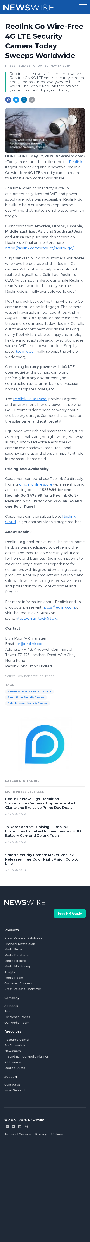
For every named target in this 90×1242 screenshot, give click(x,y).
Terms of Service (17, 1134)
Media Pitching (15, 960)
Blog (7, 1011)
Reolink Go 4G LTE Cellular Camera (29, 691)
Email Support (14, 1090)
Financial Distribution (19, 943)
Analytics (10, 972)
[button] (83, 7)
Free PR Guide (70, 913)
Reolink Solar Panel (30, 399)
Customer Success (18, 983)
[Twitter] (13, 1126)
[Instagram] (26, 1126)
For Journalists (15, 1045)
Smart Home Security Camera (26, 697)
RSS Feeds (12, 1062)
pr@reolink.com (30, 644)
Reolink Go (24, 351)
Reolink (75, 162)
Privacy (41, 1134)
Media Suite (13, 949)
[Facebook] (7, 1126)
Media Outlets (14, 1068)
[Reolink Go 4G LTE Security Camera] (45, 151)
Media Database (16, 955)
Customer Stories (17, 1017)
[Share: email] (32, 99)
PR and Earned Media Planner (26, 1056)
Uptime (57, 1134)
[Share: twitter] (16, 99)
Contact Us (12, 1084)
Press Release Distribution (23, 938)
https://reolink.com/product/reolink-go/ (39, 248)
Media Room (13, 977)
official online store (35, 484)
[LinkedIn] (19, 1126)
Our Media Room (16, 1022)
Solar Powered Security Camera (28, 703)
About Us (11, 1005)
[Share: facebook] (8, 99)
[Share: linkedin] (24, 99)
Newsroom (12, 1051)
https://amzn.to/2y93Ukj (36, 618)
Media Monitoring (17, 966)
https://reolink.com (58, 607)
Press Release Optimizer (22, 989)
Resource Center (16, 1039)
